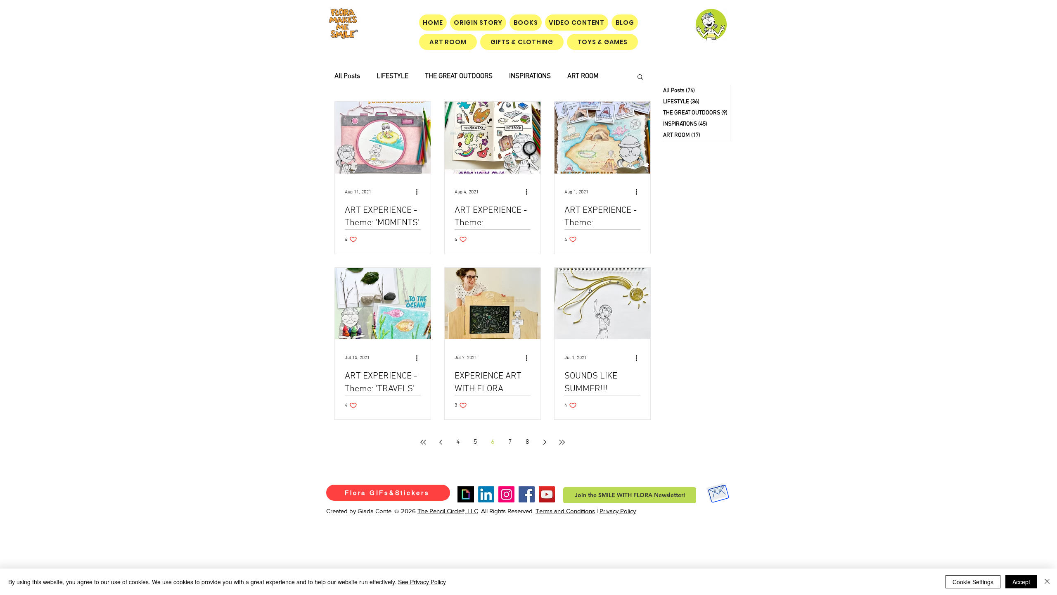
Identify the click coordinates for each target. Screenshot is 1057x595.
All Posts (347, 76)
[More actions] (419, 192)
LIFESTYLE (392, 76)
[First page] (423, 442)
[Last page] (562, 442)
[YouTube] (547, 494)
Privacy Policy (618, 510)
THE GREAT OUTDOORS (459, 76)
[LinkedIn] (486, 494)
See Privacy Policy (422, 582)
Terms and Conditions (565, 510)
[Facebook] (527, 494)
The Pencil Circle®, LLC (447, 510)
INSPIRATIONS (530, 76)
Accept (1021, 582)
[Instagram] (506, 494)
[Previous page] (440, 442)
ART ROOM (583, 76)
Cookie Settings (973, 582)
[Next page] (544, 442)
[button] (640, 77)
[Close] (1047, 581)
